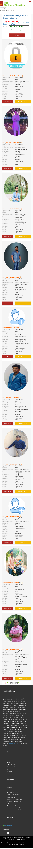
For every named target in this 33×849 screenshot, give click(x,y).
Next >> (20, 683)
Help (8, 774)
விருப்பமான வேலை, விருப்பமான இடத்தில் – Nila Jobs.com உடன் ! (14, 801)
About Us (9, 790)
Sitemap (9, 787)
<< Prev (8, 683)
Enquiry (9, 762)
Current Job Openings (13, 767)
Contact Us (10, 772)
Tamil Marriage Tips (12, 792)
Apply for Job (11, 764)
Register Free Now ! (14, 744)
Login (8, 769)
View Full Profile (22, 102)
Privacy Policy (11, 797)
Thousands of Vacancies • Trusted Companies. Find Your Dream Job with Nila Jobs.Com (15, 809)
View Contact (8, 102)
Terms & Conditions (13, 795)
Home (8, 760)
